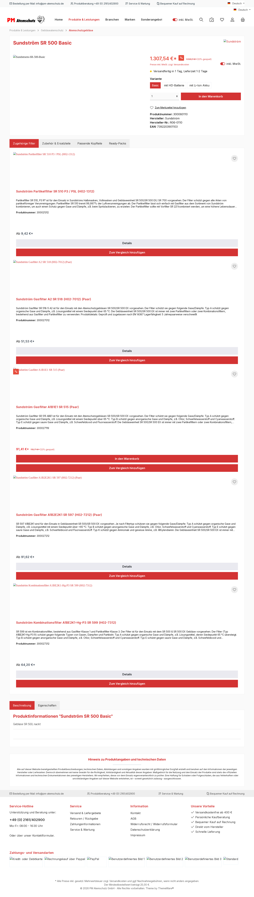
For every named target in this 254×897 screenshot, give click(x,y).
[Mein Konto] (232, 19)
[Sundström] (232, 43)
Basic (155, 85)
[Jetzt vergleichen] (211, 19)
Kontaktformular (43, 835)
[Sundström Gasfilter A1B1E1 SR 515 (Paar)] (127, 385)
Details (127, 243)
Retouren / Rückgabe (84, 818)
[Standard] (230, 861)
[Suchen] (201, 19)
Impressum (137, 835)
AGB (133, 818)
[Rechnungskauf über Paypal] (64, 862)
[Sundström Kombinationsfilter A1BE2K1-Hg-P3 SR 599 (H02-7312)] (127, 600)
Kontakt (135, 813)
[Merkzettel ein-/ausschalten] (234, 158)
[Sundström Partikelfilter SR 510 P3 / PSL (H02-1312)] (127, 169)
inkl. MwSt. (183, 19)
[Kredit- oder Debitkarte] (26, 862)
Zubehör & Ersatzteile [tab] (56, 143)
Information (139, 806)
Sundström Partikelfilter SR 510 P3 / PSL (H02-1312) (55, 191)
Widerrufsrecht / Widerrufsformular (154, 824)
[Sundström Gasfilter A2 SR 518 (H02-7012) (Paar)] (127, 277)
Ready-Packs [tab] (117, 143)
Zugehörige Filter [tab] (24, 143)
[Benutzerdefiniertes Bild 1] (127, 862)
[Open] (57, 734)
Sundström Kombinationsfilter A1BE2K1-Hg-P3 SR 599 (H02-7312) (66, 622)
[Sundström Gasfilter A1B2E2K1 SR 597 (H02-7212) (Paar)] (127, 493)
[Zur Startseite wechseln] (26, 19)
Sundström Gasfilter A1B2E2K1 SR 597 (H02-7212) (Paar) (59, 515)
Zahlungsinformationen (85, 824)
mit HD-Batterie (174, 85)
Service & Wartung (82, 829)
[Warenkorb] (242, 19)
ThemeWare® (166, 888)
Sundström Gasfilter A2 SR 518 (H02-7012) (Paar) (53, 299)
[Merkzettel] (222, 19)
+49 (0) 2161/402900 (27, 820)
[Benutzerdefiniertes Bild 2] (165, 862)
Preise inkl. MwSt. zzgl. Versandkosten (169, 64)
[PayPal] (97, 862)
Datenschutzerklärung (145, 829)
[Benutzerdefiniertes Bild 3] (203, 862)
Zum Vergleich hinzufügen (127, 252)
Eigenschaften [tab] (47, 705)
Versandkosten (118, 881)
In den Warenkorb (211, 96)
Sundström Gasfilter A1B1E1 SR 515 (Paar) (47, 407)
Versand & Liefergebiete (85, 813)
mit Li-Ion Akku (199, 85)
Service (76, 806)
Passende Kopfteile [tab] (89, 143)
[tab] (22, 705)
